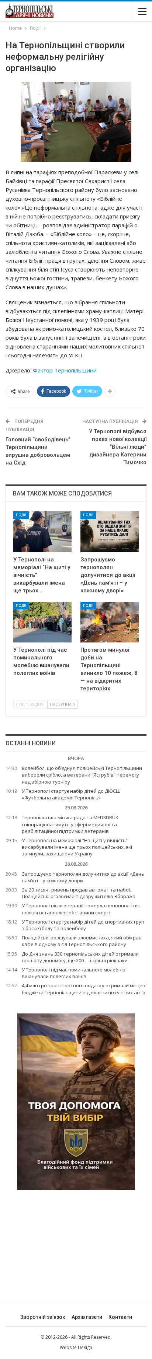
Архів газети (87, 1317)
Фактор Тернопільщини (65, 370)
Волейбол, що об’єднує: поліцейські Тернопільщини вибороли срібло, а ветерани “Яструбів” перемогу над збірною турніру (82, 775)
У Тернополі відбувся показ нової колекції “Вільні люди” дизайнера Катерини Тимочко (117, 447)
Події (21, 515)
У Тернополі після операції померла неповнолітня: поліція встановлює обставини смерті (81, 908)
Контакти (120, 1317)
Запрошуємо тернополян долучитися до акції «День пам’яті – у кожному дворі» (83, 877)
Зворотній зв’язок (42, 1317)
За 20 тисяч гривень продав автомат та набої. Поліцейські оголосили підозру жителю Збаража (78, 893)
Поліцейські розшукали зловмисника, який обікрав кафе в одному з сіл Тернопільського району (82, 941)
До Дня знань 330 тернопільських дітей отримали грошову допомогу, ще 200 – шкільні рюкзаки (80, 957)
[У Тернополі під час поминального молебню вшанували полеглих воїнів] (42, 622)
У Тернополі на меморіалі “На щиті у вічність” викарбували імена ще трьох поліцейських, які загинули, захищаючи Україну (77, 847)
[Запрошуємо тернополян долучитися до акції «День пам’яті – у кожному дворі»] (109, 531)
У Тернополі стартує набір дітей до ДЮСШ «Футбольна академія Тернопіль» (71, 794)
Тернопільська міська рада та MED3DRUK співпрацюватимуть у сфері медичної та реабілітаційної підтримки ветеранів (70, 824)
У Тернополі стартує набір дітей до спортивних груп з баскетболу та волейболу (83, 925)
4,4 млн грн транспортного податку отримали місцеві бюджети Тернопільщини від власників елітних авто (84, 988)
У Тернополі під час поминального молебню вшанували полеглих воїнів (73, 973)
